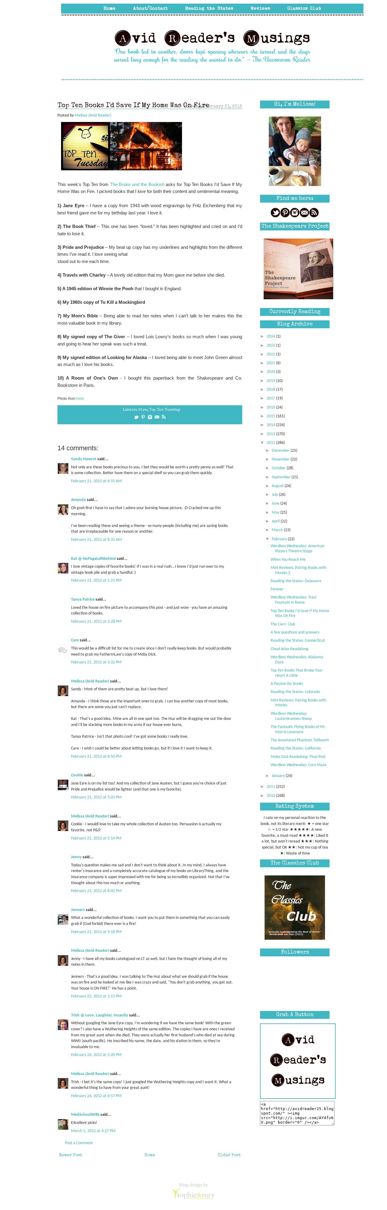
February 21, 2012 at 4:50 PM (96, 756)
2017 (271, 398)
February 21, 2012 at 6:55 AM (96, 481)
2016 (271, 407)
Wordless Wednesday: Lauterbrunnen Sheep (291, 716)
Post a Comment (79, 1143)
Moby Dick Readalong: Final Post (298, 757)
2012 (271, 443)
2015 (271, 416)
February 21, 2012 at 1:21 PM (96, 580)
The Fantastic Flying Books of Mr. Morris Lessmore (298, 729)
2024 (271, 336)
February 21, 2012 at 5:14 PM (96, 838)
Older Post (229, 1155)
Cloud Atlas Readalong (289, 649)
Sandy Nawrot (83, 459)
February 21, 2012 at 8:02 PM (96, 891)
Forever (277, 589)
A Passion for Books (287, 684)
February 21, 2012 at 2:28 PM (96, 621)
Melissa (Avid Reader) (90, 681)
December (281, 450)
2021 (271, 363)
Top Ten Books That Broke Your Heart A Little (297, 673)
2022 (271, 354)
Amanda (78, 500)
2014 (271, 425)
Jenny (76, 857)
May (276, 512)
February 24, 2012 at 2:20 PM (96, 1055)
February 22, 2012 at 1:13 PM (96, 996)
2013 (271, 434)
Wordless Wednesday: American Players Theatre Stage (297, 549)
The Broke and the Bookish (137, 184)
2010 (271, 796)
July (275, 495)
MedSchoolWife (85, 1114)
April (276, 521)
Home (150, 1155)
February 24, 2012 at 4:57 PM (96, 1096)
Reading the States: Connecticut (298, 640)
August (278, 486)
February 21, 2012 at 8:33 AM (96, 540)
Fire (142, 410)
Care (75, 640)
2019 (271, 381)
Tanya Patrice (83, 599)
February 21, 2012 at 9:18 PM (96, 932)
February (280, 539)
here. (80, 398)
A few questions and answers (295, 632)
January (279, 776)
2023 (271, 345)
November (281, 459)
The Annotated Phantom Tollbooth (300, 740)
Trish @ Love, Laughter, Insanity (99, 1015)
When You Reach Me (288, 559)
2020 (271, 372)
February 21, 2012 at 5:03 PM (96, 797)
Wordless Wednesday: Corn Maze (299, 765)
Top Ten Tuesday (164, 410)
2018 (271, 389)
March (278, 530)
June (276, 503)
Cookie (77, 775)
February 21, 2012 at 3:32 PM (96, 662)
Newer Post (70, 1155)
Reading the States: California (296, 748)
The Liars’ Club (283, 624)
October (279, 468)
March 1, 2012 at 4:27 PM (93, 1131)
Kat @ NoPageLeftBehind (93, 559)
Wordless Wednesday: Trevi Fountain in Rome (293, 600)
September (281, 477)
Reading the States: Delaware (296, 581)
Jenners (78, 910)
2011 (271, 787)
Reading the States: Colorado (295, 692)
